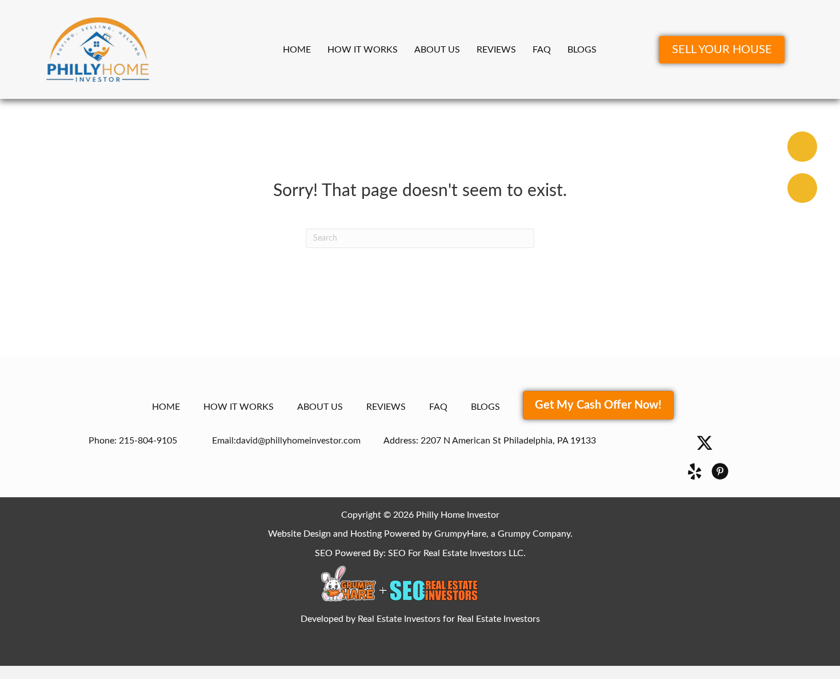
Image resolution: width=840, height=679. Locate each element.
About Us (437, 49)
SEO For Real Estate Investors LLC (455, 553)
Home (297, 49)
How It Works (362, 49)
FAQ (542, 49)
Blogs (582, 49)
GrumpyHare (460, 533)
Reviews (496, 49)
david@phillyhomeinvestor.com (298, 440)
